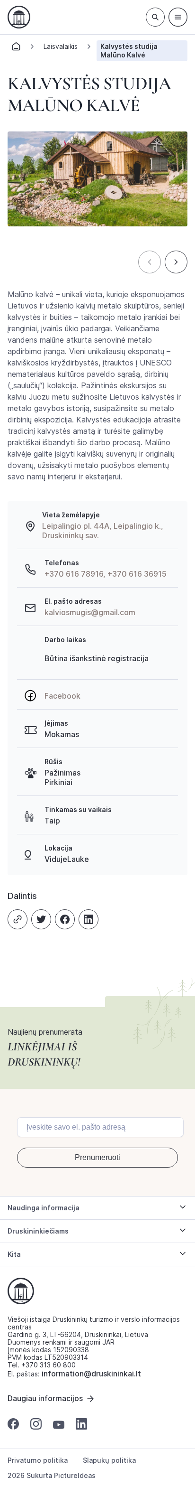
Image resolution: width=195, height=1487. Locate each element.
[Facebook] (65, 919)
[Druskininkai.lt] (19, 17)
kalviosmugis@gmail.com (89, 612)
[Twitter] (41, 919)
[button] (149, 262)
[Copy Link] (17, 919)
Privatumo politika (38, 1460)
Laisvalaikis (61, 46)
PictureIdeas (75, 1475)
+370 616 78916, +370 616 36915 (105, 574)
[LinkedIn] (88, 919)
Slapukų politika (109, 1460)
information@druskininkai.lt (91, 1373)
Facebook (62, 696)
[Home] (16, 49)
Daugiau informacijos (45, 1398)
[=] (177, 17)
